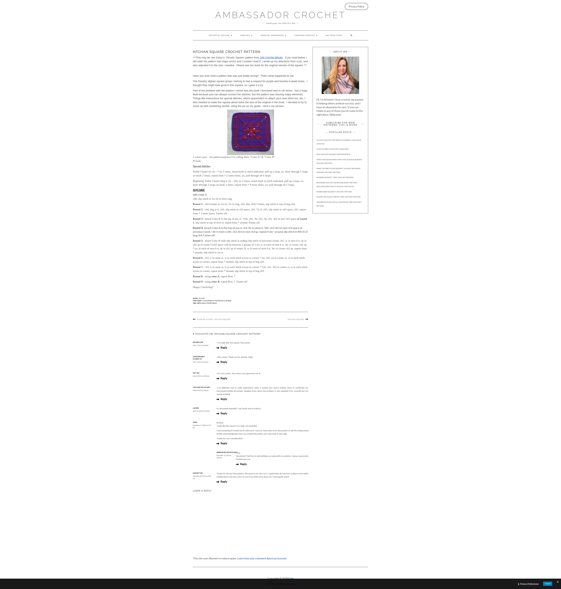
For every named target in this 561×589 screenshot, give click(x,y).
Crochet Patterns (208, 301)
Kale (291, 578)
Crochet (245, 35)
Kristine (202, 298)
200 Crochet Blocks (271, 57)
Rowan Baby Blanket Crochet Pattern (334, 192)
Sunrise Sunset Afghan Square (214, 319)
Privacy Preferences (529, 584)
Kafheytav (198, 473)
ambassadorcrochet (227, 452)
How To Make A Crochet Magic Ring (332, 149)
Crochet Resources (272, 35)
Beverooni (198, 342)
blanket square (212, 303)
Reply (224, 347)
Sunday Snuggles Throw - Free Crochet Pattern (338, 197)
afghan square (201, 303)
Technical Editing (220, 35)
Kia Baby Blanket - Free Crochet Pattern (334, 177)
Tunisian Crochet (305, 35)
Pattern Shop (334, 35)
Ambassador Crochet (280, 15)
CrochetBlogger (201, 387)
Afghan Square (296, 319)
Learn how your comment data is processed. (262, 558)
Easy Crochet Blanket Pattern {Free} (333, 154)
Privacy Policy (356, 6)
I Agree (548, 583)
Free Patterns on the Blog (222, 301)
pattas (196, 373)
